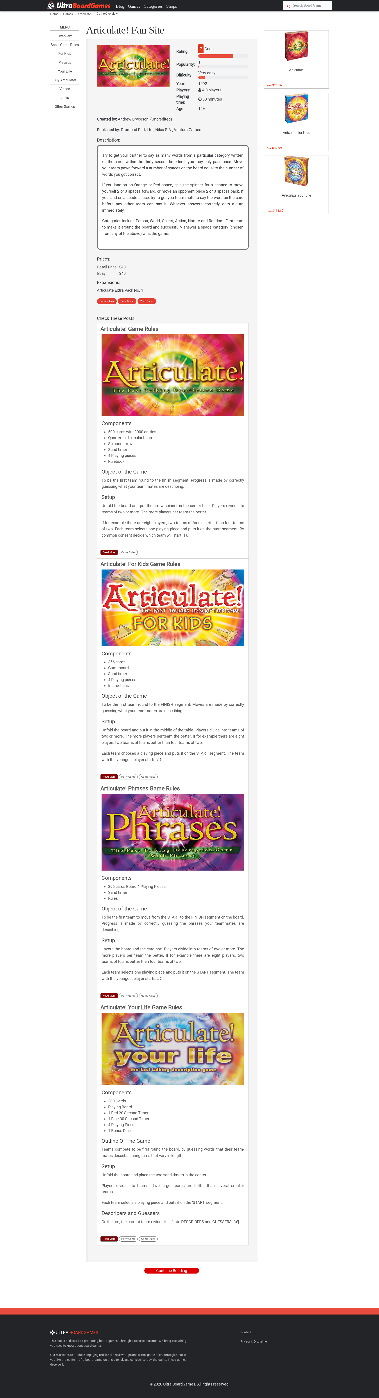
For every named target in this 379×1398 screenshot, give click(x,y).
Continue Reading (171, 1270)
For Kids (64, 53)
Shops (171, 6)
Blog (120, 6)
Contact (245, 1332)
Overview (65, 36)
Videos (64, 89)
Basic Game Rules (65, 45)
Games (134, 6)
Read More (109, 552)
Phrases (65, 62)
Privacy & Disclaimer (254, 1341)
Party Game (127, 301)
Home (54, 14)
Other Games (65, 107)
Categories (153, 6)
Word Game (146, 301)
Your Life (65, 71)
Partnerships (107, 301)
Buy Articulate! (65, 80)
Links (65, 98)
